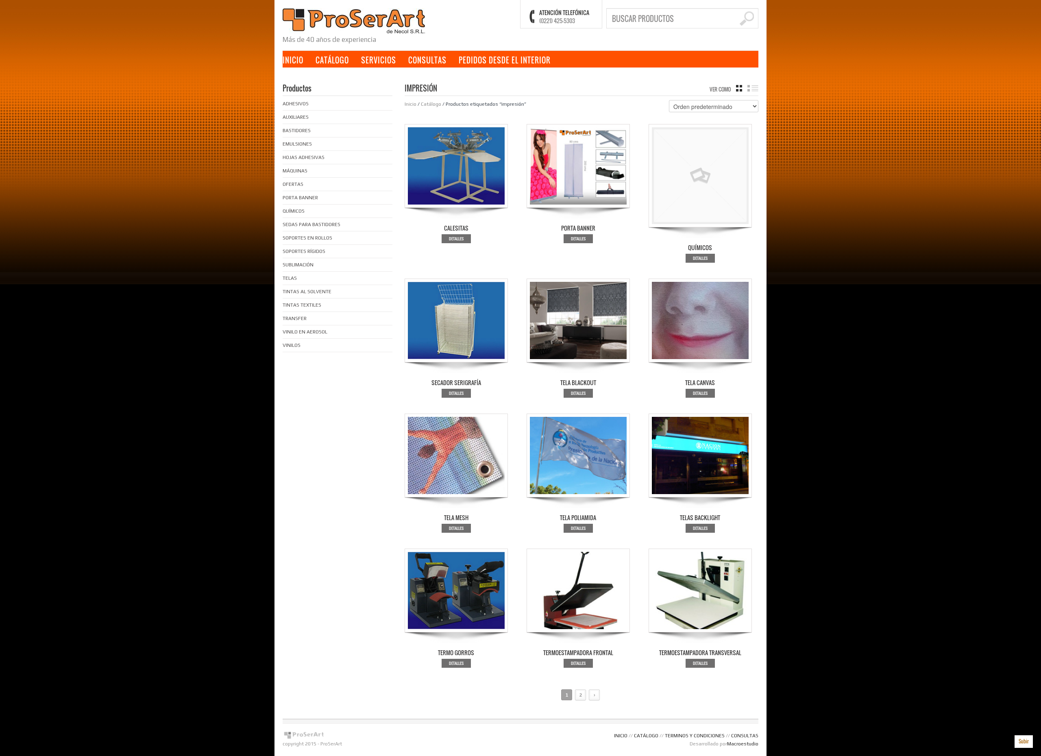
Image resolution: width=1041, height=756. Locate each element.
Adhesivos (296, 104)
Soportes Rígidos (304, 251)
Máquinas (295, 171)
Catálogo (431, 104)
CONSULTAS (427, 60)
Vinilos (292, 345)
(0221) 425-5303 (557, 20)
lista (752, 88)
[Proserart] (354, 20)
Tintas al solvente (307, 291)
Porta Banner (300, 197)
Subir (1024, 741)
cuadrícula (739, 88)
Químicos (294, 211)
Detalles (456, 238)
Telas (290, 278)
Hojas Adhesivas (303, 157)
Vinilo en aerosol (305, 332)
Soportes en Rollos (307, 238)
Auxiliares (296, 117)
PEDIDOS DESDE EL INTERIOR (505, 60)
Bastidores (297, 130)
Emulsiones (297, 144)
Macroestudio (742, 744)
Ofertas (293, 184)
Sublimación (298, 265)
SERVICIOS (378, 60)
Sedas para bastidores (311, 224)
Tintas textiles (302, 305)
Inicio (410, 104)
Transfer (295, 318)
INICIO (293, 60)
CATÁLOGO (332, 60)
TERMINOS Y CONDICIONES (695, 736)
